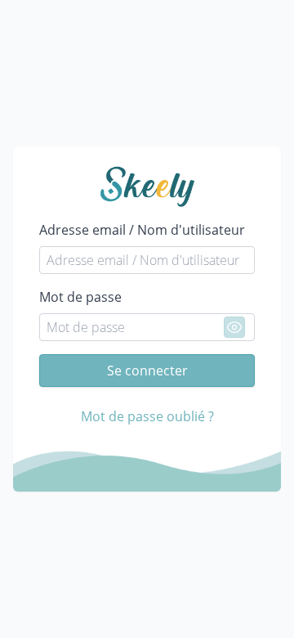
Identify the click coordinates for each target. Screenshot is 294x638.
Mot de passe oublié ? (147, 416)
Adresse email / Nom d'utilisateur (142, 230)
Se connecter (147, 371)
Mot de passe (80, 297)
